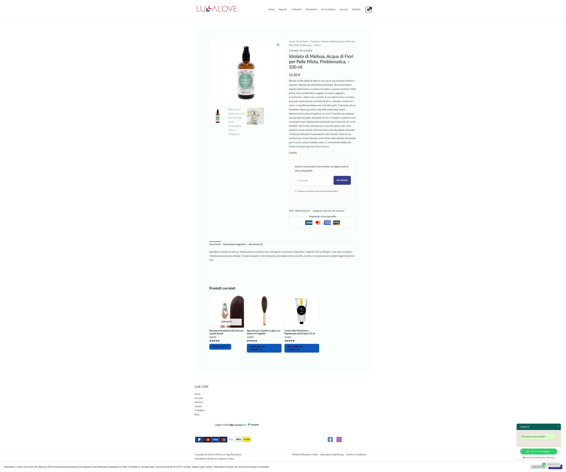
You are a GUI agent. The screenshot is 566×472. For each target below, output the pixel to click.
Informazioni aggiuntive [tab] (235, 244)
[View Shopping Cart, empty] (368, 10)
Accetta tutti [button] (555, 467)
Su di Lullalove (328, 9)
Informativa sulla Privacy (332, 455)
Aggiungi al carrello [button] (257, 348)
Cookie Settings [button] (538, 467)
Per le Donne (302, 42)
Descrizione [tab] (215, 244)
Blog (197, 414)
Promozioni (311, 9)
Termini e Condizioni (356, 455)
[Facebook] (330, 439)
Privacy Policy (332, 191)
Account (344, 9)
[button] (278, 44)
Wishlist (356, 9)
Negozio (283, 9)
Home (271, 9)
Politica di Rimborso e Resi (305, 455)
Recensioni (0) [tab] (256, 244)
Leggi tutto (220, 347)
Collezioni (296, 9)
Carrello (198, 406)
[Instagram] (339, 439)
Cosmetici (314, 42)
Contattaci (199, 410)
